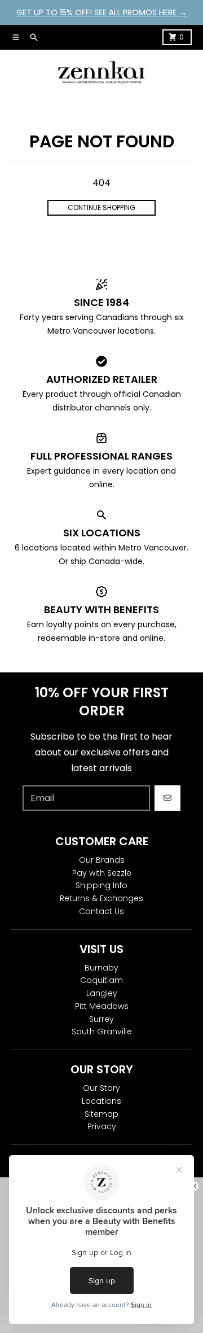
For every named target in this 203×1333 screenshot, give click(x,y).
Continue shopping (101, 207)
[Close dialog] (194, 1186)
